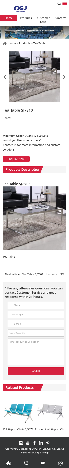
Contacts (60, 18)
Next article (24, 274)
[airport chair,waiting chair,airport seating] (20, 9)
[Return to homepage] (8, 463)
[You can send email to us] (43, 463)
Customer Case (43, 20)
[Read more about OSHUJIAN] (21, 443)
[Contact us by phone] (25, 463)
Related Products (20, 387)
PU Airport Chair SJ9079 (18, 429)
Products (26, 18)
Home (9, 18)
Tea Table (39, 43)
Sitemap (44, 452)
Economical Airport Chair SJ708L (50, 429)
